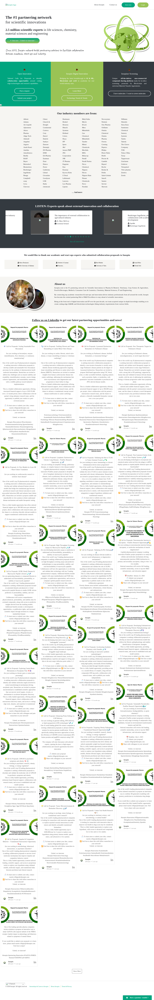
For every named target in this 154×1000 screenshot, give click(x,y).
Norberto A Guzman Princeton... (41, 264)
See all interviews (77, 242)
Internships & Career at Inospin (39, 986)
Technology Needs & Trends (77, 98)
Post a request (24, 91)
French (12, 984)
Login (143, 5)
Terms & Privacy (67, 986)
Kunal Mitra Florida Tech (116, 264)
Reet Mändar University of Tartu (80, 264)
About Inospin (99, 5)
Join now (128, 5)
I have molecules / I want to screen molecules (129, 93)
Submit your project (24, 98)
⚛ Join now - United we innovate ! (22, 41)
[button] (19, 383)
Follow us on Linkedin (45, 320)
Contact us (113, 5)
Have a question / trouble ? (138, 998)
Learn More (77, 91)
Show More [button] (77, 971)
